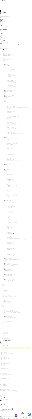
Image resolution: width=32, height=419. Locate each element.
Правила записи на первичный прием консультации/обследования (10, 392)
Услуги (1, 379)
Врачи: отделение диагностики (5, 366)
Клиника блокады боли (3, 385)
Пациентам (1, 386)
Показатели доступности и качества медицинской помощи (8, 391)
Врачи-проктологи (3, 360)
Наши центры (2, 375)
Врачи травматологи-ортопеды (5, 363)
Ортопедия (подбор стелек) (4, 382)
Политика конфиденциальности (4, 410)
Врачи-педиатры (3, 359)
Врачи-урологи (3, 364)
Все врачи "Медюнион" (4, 368)
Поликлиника (2, 381)
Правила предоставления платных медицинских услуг (8, 390)
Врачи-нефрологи (3, 356)
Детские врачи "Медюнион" (5, 367)
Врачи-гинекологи (3, 352)
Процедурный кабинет (3, 383)
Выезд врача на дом (3, 384)
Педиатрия (1, 380)
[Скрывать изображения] (0, 11)
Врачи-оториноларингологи (5, 358)
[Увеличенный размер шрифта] (0, 3)
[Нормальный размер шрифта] (0, 2)
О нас (1, 370)
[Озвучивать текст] (0, 13)
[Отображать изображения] (0, 10)
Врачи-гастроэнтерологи (4, 351)
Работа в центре (2, 371)
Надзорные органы (3, 388)
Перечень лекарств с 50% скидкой (5, 378)
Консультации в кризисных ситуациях (5, 387)
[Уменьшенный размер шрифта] (0, 1)
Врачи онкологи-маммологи (5, 357)
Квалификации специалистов (4, 373)
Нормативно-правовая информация (5, 389)
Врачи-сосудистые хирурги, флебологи (6, 361)
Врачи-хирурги (3, 365)
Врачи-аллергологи (4, 350)
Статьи (1, 377)
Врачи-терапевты (3, 362)
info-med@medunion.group (4, 26)
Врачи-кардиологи (3, 354)
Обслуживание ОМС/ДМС (3, 393)
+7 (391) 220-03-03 (3, 21)
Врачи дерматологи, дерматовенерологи (7, 353)
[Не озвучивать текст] (0, 14)
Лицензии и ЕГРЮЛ (3, 372)
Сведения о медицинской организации (5, 374)
